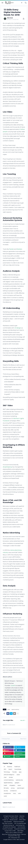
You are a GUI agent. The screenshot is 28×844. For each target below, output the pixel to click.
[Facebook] (7, 713)
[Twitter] (11, 713)
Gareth (13, 685)
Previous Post (6, 738)
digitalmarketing (15, 709)
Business (9, 766)
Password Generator (18, 821)
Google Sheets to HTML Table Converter (14, 839)
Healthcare (17, 766)
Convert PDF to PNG (10, 830)
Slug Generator (8, 821)
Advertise (21, 816)
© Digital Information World (11, 816)
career (8, 709)
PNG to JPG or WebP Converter (14, 832)
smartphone (13, 790)
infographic (12, 785)
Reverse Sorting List (9, 825)
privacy (13, 788)
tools (14, 793)
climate (11, 777)
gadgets (17, 782)
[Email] (14, 713)
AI (4, 766)
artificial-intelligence (9, 774)
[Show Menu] (2, 2)
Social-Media (17, 769)
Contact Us (5, 819)
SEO (5, 769)
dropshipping (7, 467)
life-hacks (6, 788)
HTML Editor (22, 819)
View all (22, 720)
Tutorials (14, 772)
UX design (17, 328)
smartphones (7, 793)
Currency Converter (8, 829)
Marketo (19, 249)
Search (10, 769)
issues (19, 785)
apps (20, 772)
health (5, 785)
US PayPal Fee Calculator (9, 827)
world (5, 796)
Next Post (23, 738)
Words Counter (14, 819)
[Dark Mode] (22, 2)
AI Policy (21, 818)
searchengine (20, 788)
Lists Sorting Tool (20, 825)
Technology (7, 772)
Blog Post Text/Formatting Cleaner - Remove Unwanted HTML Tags (14, 835)
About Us (6, 818)
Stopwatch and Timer (19, 829)
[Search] (25, 2)
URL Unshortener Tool (14, 837)
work (19, 793)
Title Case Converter (7, 823)
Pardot (11, 249)
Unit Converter (21, 827)
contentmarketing (8, 780)
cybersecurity (19, 780)
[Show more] (17, 713)
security (6, 790)
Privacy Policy (14, 818)
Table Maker (20, 830)
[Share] (23, 18)
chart (5, 777)
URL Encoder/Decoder (20, 823)
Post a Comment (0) (14, 733)
